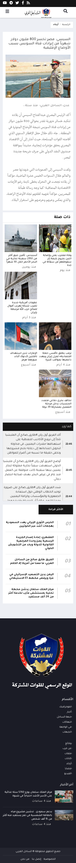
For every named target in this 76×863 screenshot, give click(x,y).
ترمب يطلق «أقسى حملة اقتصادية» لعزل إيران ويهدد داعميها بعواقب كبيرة (55, 356)
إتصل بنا (36, 859)
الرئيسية (66, 25)
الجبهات (67, 732)
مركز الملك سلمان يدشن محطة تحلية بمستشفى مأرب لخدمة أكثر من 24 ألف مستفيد (31, 593)
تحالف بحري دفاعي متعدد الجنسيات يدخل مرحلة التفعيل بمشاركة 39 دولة (56, 404)
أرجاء (55, 25)
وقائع (68, 743)
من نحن (24, 859)
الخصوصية (50, 859)
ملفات (68, 753)
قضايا (68, 768)
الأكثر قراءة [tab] (56, 509)
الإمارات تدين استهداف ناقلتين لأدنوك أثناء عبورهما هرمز (23, 356)
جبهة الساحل (64, 717)
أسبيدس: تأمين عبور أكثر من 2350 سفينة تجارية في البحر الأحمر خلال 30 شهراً (21, 258)
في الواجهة (65, 727)
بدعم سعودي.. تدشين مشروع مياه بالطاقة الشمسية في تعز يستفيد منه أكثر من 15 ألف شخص (27, 815)
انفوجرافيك (65, 707)
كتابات (68, 758)
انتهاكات (66, 722)
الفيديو (67, 773)
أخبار (69, 712)
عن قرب (67, 748)
